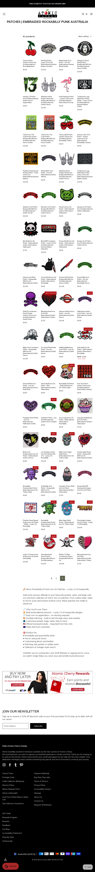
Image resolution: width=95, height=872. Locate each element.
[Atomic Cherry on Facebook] (10, 765)
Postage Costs (8, 777)
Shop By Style (8, 837)
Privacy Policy (39, 785)
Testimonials (7, 841)
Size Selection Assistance (13, 803)
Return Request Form (11, 789)
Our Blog (5, 829)
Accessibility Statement (12, 833)
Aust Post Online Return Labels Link (15, 798)
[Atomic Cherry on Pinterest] (21, 765)
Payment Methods (41, 773)
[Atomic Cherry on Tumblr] (15, 765)
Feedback (6, 825)
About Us (38, 797)
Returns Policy (8, 785)
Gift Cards (6, 813)
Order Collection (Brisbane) (13, 781)
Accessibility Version (42, 789)
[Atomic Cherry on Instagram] (4, 765)
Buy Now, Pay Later (42, 777)
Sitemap (37, 793)
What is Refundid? (10, 793)
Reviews (5, 821)
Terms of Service (41, 781)
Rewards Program (9, 817)
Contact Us (38, 801)
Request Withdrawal (42, 805)
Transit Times (7, 773)
